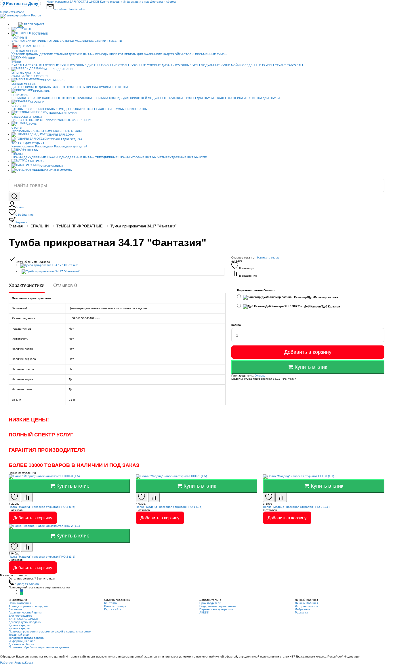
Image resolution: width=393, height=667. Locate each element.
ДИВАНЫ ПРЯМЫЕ (25, 87)
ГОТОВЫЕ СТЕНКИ (60, 40)
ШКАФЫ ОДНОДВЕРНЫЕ (64, 157)
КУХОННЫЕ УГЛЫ (187, 65)
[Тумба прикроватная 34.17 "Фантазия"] (123, 265)
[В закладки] (14, 497)
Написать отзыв (268, 257)
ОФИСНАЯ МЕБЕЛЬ (58, 170)
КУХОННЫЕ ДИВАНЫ (85, 65)
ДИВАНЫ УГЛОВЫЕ (52, 87)
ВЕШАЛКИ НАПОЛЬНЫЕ (44, 98)
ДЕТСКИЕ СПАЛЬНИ (53, 54)
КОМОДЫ (101, 54)
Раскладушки (44, 146)
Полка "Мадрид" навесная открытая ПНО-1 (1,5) (169, 506)
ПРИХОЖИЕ (41, 90)
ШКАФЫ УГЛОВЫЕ (131, 157)
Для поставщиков (20, 615)
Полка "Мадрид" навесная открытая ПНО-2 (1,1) (42, 556)
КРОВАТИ (116, 54)
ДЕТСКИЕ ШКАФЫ (81, 54)
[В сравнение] (27, 497)
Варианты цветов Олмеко (255, 290)
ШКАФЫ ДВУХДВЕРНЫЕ (29, 157)
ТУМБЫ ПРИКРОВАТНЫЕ (132, 109)
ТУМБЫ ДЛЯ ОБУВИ (200, 98)
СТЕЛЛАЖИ (48, 119)
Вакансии (15, 609)
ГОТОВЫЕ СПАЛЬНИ (26, 109)
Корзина (21, 222)
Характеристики (27, 285)
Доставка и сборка (163, 1)
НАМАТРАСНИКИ (51, 165)
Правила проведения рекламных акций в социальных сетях (50, 631)
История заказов (306, 606)
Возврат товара (115, 606)
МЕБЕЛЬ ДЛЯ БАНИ (58, 69)
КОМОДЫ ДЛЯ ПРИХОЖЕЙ (128, 98)
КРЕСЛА (92, 87)
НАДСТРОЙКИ (173, 54)
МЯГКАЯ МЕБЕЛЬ (53, 79)
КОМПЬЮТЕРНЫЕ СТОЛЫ (63, 130)
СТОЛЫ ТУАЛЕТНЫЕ (98, 109)
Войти (20, 207)
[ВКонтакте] (21, 590)
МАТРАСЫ (37, 161)
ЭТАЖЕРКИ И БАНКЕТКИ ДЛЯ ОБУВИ (253, 98)
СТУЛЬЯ (280, 65)
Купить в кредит (111, 1)
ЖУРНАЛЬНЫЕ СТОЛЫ (28, 130)
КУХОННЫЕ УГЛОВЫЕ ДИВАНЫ (152, 65)
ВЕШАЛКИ (19, 98)
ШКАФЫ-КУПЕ (197, 157)
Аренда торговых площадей (28, 606)
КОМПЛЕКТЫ (76, 87)
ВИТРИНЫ (39, 40)
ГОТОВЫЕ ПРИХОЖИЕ (78, 98)
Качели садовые (23, 146)
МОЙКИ (236, 65)
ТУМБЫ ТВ (114, 40)
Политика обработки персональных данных (39, 647)
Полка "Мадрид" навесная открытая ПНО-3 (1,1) (296, 506)
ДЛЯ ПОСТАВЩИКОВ (84, 1)
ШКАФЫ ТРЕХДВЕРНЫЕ (100, 157)
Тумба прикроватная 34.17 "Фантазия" (143, 226)
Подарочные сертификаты (217, 606)
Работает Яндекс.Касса (16, 662)
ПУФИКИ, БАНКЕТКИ (113, 87)
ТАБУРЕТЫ (295, 65)
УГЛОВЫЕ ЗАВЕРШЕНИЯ (74, 119)
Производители (210, 603)
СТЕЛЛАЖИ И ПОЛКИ (61, 112)
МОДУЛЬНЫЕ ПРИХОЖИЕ (166, 98)
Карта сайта (112, 609)
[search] (14, 196)
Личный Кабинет (306, 603)
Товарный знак (19, 634)
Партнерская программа (216, 609)
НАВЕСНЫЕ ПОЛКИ (25, 119)
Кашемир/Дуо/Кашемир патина (315, 297)
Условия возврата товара (26, 637)
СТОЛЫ (29, 76)
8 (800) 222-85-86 (12, 12)
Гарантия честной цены (25, 612)
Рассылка (301, 612)
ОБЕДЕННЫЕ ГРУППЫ (258, 65)
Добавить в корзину (307, 352)
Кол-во (236, 324)
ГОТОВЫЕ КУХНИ (57, 65)
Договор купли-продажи (25, 622)
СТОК (28, 29)
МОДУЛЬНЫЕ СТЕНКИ (90, 40)
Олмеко (260, 375)
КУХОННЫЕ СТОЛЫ (115, 65)
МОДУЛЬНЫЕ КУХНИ (215, 65)
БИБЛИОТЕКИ (21, 40)
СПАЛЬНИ (37, 101)
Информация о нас (136, 1)
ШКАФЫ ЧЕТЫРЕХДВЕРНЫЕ (165, 157)
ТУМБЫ (222, 54)
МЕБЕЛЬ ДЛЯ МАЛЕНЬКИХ (143, 54)
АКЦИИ (204, 612)
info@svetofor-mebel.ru (69, 9)
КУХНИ (30, 58)
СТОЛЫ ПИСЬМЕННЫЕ (200, 54)
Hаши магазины (58, 1)
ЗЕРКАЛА (101, 98)
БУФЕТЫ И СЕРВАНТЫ (28, 65)
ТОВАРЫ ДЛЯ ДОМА (59, 134)
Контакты (110, 603)
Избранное (25, 214)
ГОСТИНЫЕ (40, 33)
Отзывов (65, 285)
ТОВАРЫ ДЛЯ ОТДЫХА (65, 139)
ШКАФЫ (220, 98)
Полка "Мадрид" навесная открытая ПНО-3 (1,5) (42, 506)
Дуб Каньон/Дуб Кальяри (321, 306)
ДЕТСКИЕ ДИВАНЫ (25, 54)
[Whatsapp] (21, 593)
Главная (16, 226)
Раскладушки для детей (70, 146)
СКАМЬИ (18, 76)
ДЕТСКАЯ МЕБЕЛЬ (32, 45)
